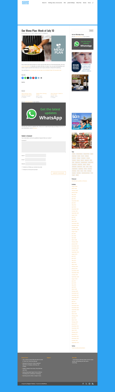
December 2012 (75, 336)
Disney (78, 160)
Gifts (65, 2)
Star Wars (79, 173)
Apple (92, 153)
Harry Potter (90, 162)
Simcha (84, 2)
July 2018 (74, 281)
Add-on (73, 153)
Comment (24, 140)
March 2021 (74, 221)
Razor (82, 170)
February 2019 (75, 266)
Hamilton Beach (84, 162)
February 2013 (75, 332)
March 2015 (74, 320)
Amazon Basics (79, 153)
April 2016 (74, 311)
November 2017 (75, 295)
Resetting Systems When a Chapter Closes (31, 375)
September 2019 (75, 252)
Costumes (83, 158)
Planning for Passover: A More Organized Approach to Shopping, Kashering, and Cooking (31, 365)
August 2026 (74, 186)
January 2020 (74, 244)
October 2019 (75, 250)
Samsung (89, 170)
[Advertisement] (57, 15)
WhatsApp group (28, 101)
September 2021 (75, 213)
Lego (84, 166)
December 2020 (75, 223)
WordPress (44, 383)
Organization (74, 168)
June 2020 (74, 235)
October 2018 (75, 274)
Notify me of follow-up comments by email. (32, 167)
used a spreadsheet (26, 66)
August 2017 (74, 299)
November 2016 (75, 307)
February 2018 (75, 291)
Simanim (74, 173)
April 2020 (74, 237)
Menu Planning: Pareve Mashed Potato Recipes (27, 94)
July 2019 (74, 256)
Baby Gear (74, 156)
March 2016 (74, 313)
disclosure (35, 128)
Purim (78, 170)
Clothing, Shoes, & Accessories (55, 2)
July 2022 (74, 202)
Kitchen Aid (80, 166)
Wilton (77, 175)
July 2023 (74, 198)
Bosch (82, 156)
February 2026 (75, 190)
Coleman (74, 158)
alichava (25, 33)
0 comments (45, 33)
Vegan (73, 175)
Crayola (88, 158)
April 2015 (74, 317)
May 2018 (74, 285)
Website (23, 163)
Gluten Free (77, 162)
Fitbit (91, 160)
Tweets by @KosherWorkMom (78, 348)
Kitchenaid (74, 166)
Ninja (91, 166)
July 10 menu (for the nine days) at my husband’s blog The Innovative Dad (45, 70)
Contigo (78, 158)
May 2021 (74, 219)
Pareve (85, 168)
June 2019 (74, 258)
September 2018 (75, 276)
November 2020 (75, 225)
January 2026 (74, 192)
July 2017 (74, 301)
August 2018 (74, 278)
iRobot (84, 164)
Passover (90, 168)
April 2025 (74, 196)
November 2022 (75, 200)
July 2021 (74, 217)
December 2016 (75, 305)
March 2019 (74, 264)
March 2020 (74, 239)
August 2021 (74, 215)
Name (23, 155)
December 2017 (75, 293)
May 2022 (74, 205)
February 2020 (75, 241)
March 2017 (74, 303)
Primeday (74, 170)
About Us (44, 2)
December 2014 (75, 326)
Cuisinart (74, 160)
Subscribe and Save (85, 173)
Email (23, 159)
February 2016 (75, 315)
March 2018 (74, 289)
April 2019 (74, 262)
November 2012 (75, 338)
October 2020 (75, 227)
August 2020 (74, 231)
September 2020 (75, 229)
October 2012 (75, 340)
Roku (85, 170)
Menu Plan (78, 2)
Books (79, 156)
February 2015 (75, 322)
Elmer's (82, 160)
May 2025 (74, 194)
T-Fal (92, 173)
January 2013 (74, 334)
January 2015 (74, 324)
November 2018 (75, 272)
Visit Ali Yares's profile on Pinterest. (79, 181)
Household (74, 164)
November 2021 (75, 209)
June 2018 (74, 283)
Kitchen (88, 164)
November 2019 (75, 248)
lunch (87, 166)
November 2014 (75, 328)
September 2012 (75, 342)
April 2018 (74, 287)
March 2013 (74, 330)
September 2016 (75, 309)
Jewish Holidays (71, 2)
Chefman (87, 156)
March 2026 (74, 188)
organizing (81, 168)
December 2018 (75, 270)
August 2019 (74, 254)
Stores (89, 2)
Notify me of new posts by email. (30, 169)
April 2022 (74, 207)
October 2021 (75, 211)
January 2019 (74, 268)
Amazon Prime (86, 153)
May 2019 (74, 260)
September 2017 (75, 297)
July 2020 (74, 233)
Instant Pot (80, 164)
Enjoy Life (87, 160)
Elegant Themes (31, 383)
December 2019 (75, 246)
